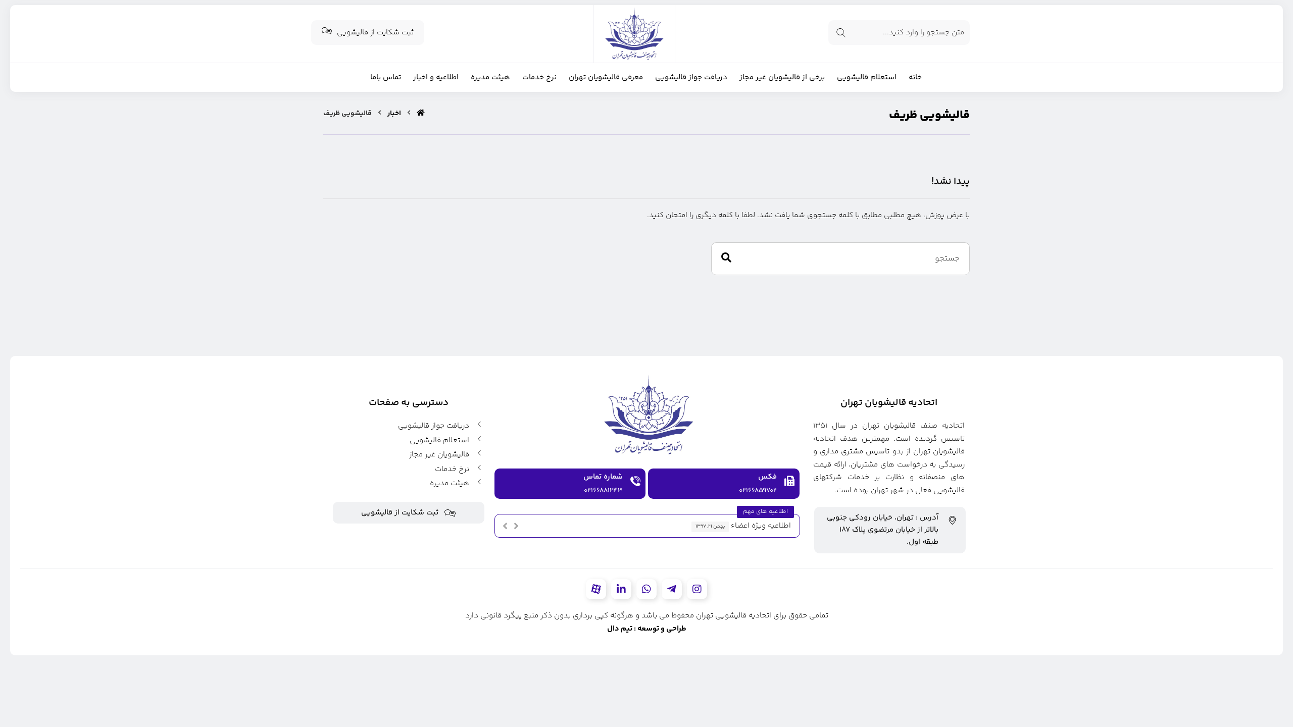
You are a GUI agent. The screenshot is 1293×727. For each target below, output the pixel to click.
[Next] (516, 526)
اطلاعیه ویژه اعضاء (761, 526)
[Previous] (505, 526)
